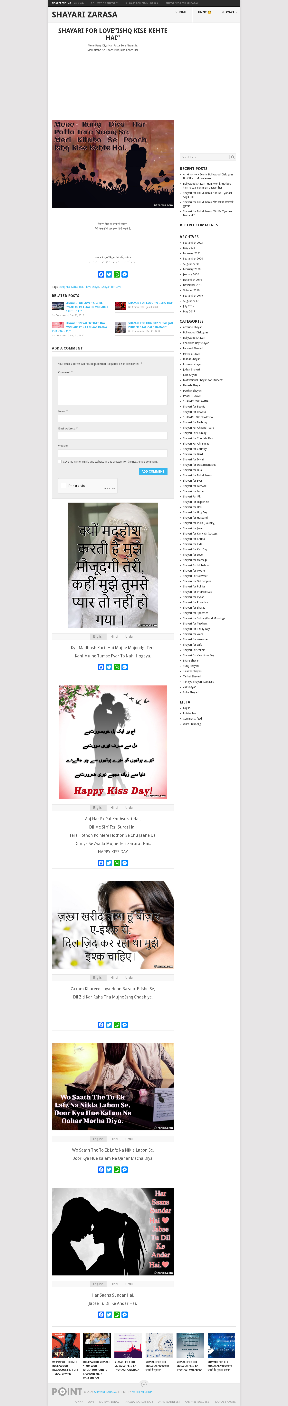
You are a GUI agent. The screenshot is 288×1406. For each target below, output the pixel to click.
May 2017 (189, 311)
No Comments (60, 315)
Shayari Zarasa (84, 15)
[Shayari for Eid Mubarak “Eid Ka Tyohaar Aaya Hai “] (128, 1345)
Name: (63, 411)
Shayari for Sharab (194, 607)
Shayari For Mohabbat (196, 565)
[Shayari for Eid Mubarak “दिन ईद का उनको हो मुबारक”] (159, 1345)
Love (91, 1401)
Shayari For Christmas (196, 443)
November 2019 (192, 285)
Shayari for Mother (194, 570)
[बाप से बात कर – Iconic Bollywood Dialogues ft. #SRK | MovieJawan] (66, 1345)
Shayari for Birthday (195, 422)
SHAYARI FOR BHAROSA (198, 417)
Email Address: (67, 428)
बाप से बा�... (80, 3)
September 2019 (193, 295)
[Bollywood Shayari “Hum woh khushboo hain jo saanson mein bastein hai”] (97, 1345)
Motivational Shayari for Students (203, 380)
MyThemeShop (142, 1391)
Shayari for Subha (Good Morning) (204, 618)
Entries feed (190, 713)
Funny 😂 (204, 12)
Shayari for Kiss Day (195, 549)
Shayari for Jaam (193, 528)
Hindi (114, 636)
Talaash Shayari (192, 671)
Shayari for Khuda (194, 538)
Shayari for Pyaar (193, 597)
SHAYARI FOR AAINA (196, 401)
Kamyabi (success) (197, 1401)
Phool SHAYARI (192, 396)
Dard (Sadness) (169, 1401)
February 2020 (192, 269)
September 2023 (193, 242)
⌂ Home (180, 12)
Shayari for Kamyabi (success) (200, 533)
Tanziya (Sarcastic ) (138, 1401)
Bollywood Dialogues (195, 332)
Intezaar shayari (192, 364)
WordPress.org (192, 723)
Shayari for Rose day (195, 602)
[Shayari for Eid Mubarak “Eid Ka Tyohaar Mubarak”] (190, 1345)
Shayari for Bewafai (194, 411)
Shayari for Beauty (194, 406)
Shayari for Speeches (195, 613)
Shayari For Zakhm (194, 650)
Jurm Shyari (190, 374)
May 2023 (189, 248)
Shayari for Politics (194, 586)
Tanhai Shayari (192, 676)
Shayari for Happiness (196, 501)
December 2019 (192, 279)
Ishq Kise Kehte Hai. (71, 286)
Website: (63, 445)
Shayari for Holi (192, 507)
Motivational (109, 1401)
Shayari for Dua (192, 470)
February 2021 (192, 253)
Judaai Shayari (191, 369)
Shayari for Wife (192, 644)
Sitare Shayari (191, 660)
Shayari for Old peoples (197, 581)
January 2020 (191, 274)
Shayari (228, 12)
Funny (78, 1401)
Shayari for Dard (193, 454)
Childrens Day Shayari (196, 343)
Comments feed (192, 718)
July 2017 (188, 306)
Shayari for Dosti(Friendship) (200, 464)
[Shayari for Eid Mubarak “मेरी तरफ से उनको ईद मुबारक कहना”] (221, 1345)
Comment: (65, 372)
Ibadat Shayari (191, 358)
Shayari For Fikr (192, 496)
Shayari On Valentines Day (199, 655)
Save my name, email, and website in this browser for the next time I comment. (110, 461)
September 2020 (193, 258)
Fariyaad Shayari (193, 348)
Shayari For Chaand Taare (198, 427)
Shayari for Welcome (195, 639)
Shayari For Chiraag (194, 433)
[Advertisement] (113, 84)
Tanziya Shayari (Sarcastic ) (199, 681)
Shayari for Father (194, 491)
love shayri (92, 286)
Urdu (129, 636)
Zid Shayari (189, 687)
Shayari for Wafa (193, 634)
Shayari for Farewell (194, 485)
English (98, 636)
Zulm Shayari (190, 692)
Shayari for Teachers (195, 623)
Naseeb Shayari (192, 385)
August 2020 (191, 263)
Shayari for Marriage (195, 560)
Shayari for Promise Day (197, 591)
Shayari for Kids (192, 544)
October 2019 (191, 290)
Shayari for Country (195, 448)
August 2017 (191, 300)
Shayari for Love (111, 286)
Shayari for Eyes (192, 480)
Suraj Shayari (191, 665)
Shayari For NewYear (195, 575)
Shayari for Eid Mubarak (197, 475)
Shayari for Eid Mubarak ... (142, 3)
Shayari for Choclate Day (198, 438)
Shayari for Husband (195, 517)
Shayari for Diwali (193, 459)
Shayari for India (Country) (199, 523)
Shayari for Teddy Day (196, 628)
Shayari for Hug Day (195, 512)
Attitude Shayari (192, 327)
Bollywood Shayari (194, 337)
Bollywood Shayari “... (105, 3)
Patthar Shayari (192, 390)
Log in (186, 708)
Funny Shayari (191, 353)
